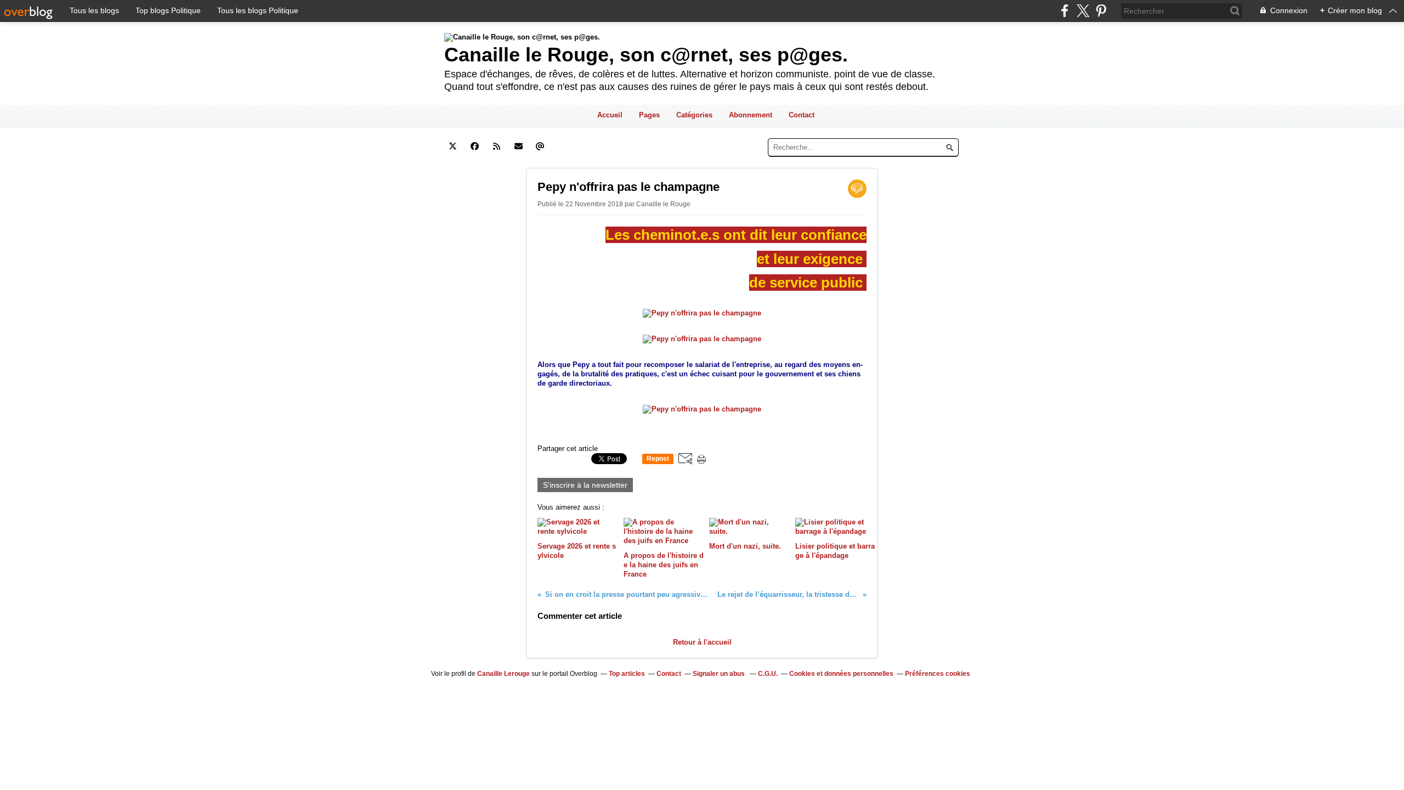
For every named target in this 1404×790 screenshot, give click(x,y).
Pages (649, 115)
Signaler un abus (719, 674)
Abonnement (750, 115)
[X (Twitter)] (1083, 10)
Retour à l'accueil (702, 642)
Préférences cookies (937, 674)
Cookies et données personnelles (841, 674)
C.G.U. (768, 674)
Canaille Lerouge (503, 674)
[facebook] (1065, 10)
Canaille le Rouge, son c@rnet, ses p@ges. (646, 54)
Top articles (627, 674)
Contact (801, 115)
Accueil (609, 115)
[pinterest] (1101, 10)
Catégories (694, 115)
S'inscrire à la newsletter (585, 485)
